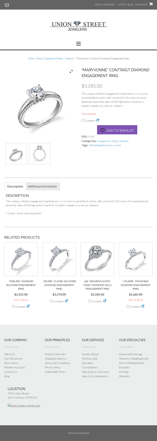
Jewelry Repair (90, 354)
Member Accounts (14, 367)
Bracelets (124, 367)
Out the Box (84, 433)
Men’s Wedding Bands (132, 363)
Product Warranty (55, 354)
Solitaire (69, 58)
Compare (89, 120)
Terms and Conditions (57, 363)
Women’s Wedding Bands (134, 358)
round (117, 145)
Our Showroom (13, 358)
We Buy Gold (89, 358)
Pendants (124, 376)
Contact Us (10, 371)
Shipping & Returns (56, 358)
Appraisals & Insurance (95, 371)
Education (87, 363)
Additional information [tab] (42, 186)
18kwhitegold (96, 145)
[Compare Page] (98, 120)
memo (109, 145)
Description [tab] (15, 186)
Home (31, 58)
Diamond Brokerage (130, 354)
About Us (9, 354)
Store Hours (11, 363)
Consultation (89, 367)
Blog (6, 376)
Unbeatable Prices (55, 371)
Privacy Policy (53, 367)
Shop (39, 58)
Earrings (124, 371)
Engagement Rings (53, 58)
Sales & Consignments (95, 376)
